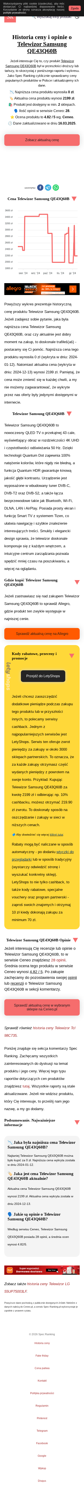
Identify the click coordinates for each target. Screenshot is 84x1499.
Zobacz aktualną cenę (42, 140)
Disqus (42, 1480)
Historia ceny (42, 1343)
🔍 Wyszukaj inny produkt (51, 17)
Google (42, 1455)
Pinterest (42, 1418)
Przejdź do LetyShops (43, 676)
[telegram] (48, 188)
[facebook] (40, 188)
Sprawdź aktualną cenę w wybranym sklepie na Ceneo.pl (42, 1007)
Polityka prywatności (42, 1393)
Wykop (42, 1468)
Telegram (42, 1430)
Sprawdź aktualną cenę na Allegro (42, 634)
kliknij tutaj (56, 834)
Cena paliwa (42, 1368)
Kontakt (42, 1380)
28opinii (58, 960)
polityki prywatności (14, 12)
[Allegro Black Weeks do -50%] (42, 289)
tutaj (26, 1086)
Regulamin (42, 1405)
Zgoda (75, 8)
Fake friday (42, 1355)
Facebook (42, 1443)
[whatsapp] (56, 188)
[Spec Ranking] (10, 16)
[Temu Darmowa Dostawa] (42, 1270)
